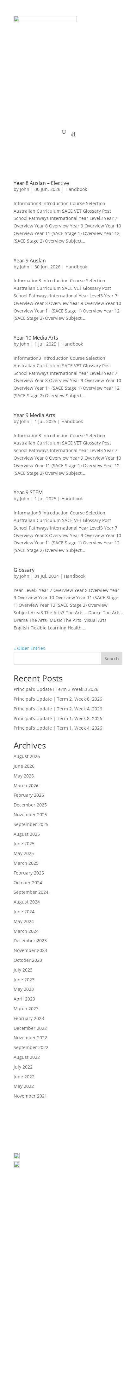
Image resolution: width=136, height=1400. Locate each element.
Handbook (76, 189)
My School (105, 1356)
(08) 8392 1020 (40, 1166)
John (24, 189)
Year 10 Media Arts (36, 337)
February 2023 (29, 1018)
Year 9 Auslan (30, 260)
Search (111, 659)
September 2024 (31, 892)
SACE (84, 1356)
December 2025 (30, 805)
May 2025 (24, 853)
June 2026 (24, 766)
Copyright (47, 1363)
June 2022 (24, 1077)
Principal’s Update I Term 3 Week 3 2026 (56, 689)
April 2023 (24, 999)
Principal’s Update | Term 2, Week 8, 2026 (58, 699)
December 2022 (30, 1028)
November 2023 (30, 950)
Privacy (24, 1363)
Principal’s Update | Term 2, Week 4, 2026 (58, 709)
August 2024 (27, 902)
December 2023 (30, 941)
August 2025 (27, 834)
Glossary (24, 569)
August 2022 (27, 1057)
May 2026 (24, 776)
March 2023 (26, 1009)
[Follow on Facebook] (55, 1234)
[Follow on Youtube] (68, 1234)
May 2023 (24, 989)
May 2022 (24, 1086)
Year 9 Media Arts (34, 415)
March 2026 (26, 786)
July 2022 (23, 1067)
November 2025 (30, 815)
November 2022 (30, 1038)
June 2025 (24, 843)
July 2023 (23, 970)
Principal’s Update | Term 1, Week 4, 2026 (58, 728)
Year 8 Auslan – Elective (41, 183)
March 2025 (26, 863)
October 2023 (28, 960)
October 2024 (28, 883)
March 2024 (26, 931)
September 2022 (31, 1047)
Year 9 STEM (28, 492)
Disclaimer (73, 1363)
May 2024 (24, 921)
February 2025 (29, 873)
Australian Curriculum (50, 1356)
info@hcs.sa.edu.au (43, 1173)
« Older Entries (29, 648)
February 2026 (29, 795)
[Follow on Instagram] (81, 1234)
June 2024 (24, 912)
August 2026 (27, 756)
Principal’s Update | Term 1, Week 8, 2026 (58, 718)
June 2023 (24, 980)
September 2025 (31, 824)
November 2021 (30, 1096)
